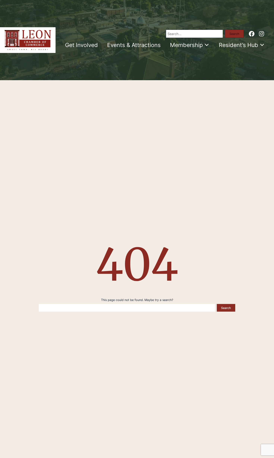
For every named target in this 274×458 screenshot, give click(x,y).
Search (234, 34)
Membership (186, 45)
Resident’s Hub (238, 45)
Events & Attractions (134, 45)
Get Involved (81, 45)
